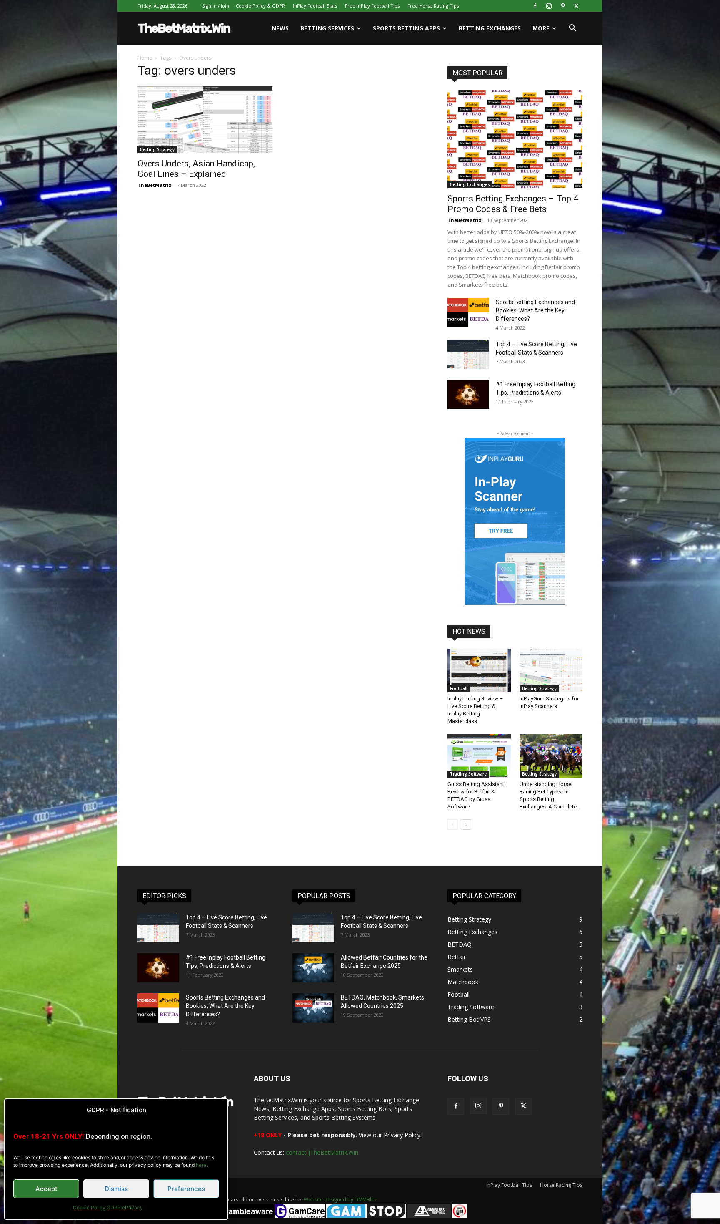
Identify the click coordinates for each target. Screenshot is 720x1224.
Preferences (186, 1189)
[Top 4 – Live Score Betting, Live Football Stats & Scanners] (468, 354)
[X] (576, 6)
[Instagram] (548, 6)
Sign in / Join (215, 6)
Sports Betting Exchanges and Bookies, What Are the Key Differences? (535, 310)
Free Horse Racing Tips (433, 6)
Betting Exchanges (490, 28)
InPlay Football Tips (509, 1185)
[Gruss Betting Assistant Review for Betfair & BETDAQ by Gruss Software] (479, 756)
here (201, 1165)
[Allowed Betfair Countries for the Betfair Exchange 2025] (313, 967)
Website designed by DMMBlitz (340, 1199)
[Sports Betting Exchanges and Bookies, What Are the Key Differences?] (468, 312)
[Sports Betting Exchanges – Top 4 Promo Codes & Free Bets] (515, 139)
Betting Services (327, 28)
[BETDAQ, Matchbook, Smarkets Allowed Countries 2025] (313, 1008)
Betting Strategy (157, 149)
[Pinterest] (562, 6)
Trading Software (468, 774)
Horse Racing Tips (561, 1185)
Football (459, 688)
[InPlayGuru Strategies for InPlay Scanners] (551, 670)
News (280, 28)
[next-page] (466, 824)
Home (145, 57)
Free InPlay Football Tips (372, 6)
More (541, 28)
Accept (46, 1189)
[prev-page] (453, 824)
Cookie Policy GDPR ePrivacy (108, 1207)
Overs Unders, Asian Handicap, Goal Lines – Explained (196, 169)
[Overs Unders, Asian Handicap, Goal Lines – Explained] (205, 119)
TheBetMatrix (154, 185)
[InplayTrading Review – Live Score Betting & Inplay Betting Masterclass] (479, 670)
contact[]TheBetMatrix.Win (322, 1152)
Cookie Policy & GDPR (260, 6)
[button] (572, 29)
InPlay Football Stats (315, 6)
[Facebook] (535, 6)
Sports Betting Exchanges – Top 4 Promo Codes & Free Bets (513, 204)
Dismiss (116, 1189)
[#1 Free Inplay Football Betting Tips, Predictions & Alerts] (468, 394)
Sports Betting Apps (406, 28)
